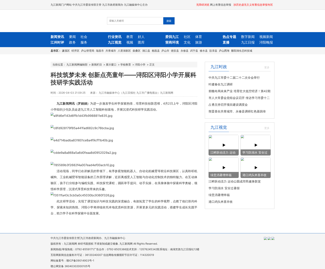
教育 (129, 37)
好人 (141, 37)
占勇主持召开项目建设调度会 (228, 104)
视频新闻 (266, 37)
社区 (187, 37)
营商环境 (172, 42)
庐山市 (165, 50)
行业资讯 (114, 37)
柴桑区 (136, 50)
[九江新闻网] (72, 20)
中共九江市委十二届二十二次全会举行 (234, 77)
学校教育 (125, 64)
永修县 (184, 50)
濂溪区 (66, 50)
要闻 (72, 37)
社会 (83, 37)
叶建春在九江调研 (221, 84)
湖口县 (146, 50)
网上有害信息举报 (221, 4)
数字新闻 (248, 37)
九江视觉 (114, 42)
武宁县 (194, 50)
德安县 (175, 50)
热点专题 (229, 37)
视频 (129, 42)
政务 (72, 42)
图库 (141, 42)
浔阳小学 (140, 64)
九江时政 (218, 66)
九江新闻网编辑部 (76, 64)
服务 (83, 42)
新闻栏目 (96, 64)
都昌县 (156, 50)
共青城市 (111, 50)
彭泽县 (213, 50)
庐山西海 (224, 50)
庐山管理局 (87, 50)
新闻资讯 (57, 37)
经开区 (75, 50)
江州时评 (57, 42)
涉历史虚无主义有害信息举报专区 (253, 4)
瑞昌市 (100, 50)
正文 (152, 64)
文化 (187, 42)
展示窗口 (111, 64)
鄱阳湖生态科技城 (241, 50)
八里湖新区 (124, 50)
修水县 (204, 50)
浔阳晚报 (266, 42)
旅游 (198, 42)
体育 (198, 37)
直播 (226, 42)
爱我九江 (172, 37)
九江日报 (248, 42)
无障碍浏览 (202, 4)
